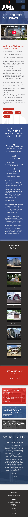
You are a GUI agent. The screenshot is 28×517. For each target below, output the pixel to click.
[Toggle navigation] (23, 7)
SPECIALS (6, 116)
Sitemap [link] (14, 513)
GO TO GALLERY (7, 415)
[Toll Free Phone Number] (9, 2)
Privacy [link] (14, 508)
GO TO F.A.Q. (6, 427)
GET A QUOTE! (14, 378)
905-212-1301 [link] (15, 493)
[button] (22, 1)
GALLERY (18, 112)
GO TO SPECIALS (7, 401)
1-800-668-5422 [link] (16, 495)
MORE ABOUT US (8, 109)
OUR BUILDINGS (8, 112)
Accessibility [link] (14, 511)
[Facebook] (18, 1)
